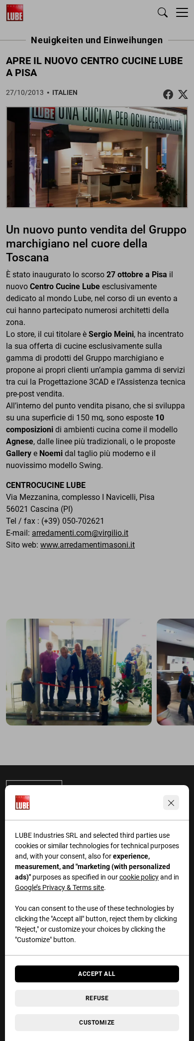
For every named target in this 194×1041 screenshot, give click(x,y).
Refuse (97, 998)
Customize (96, 1022)
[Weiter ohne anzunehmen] (171, 802)
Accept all (97, 973)
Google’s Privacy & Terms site (59, 887)
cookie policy (139, 877)
